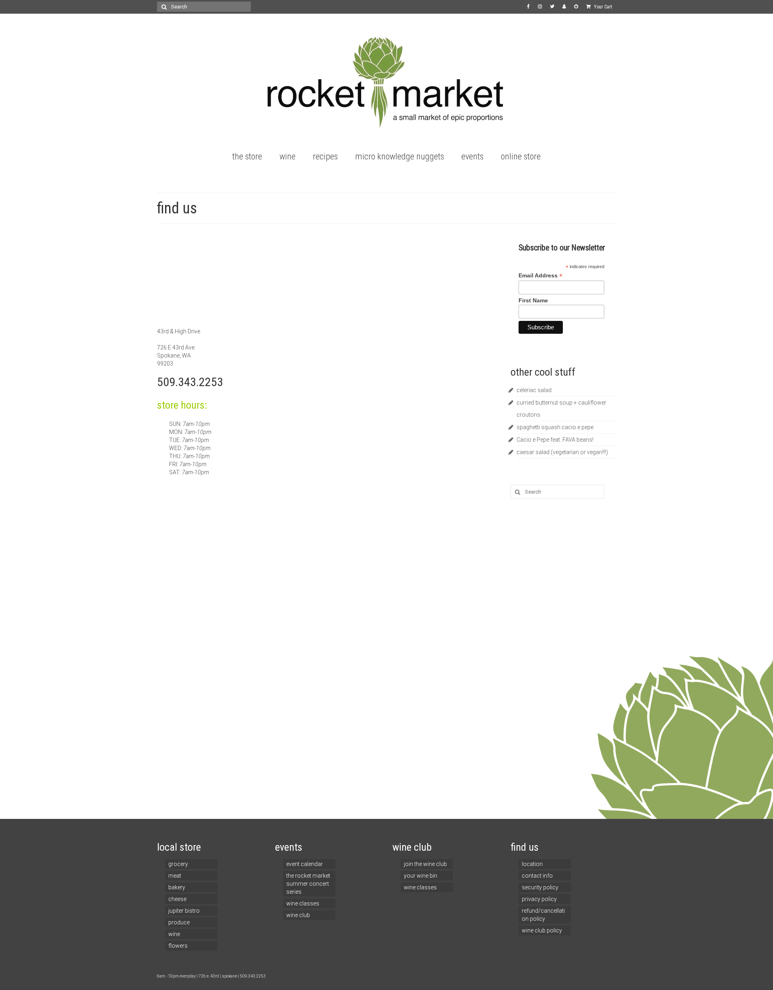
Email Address (540, 275)
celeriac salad (534, 390)
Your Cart (602, 7)
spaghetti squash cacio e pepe (555, 427)
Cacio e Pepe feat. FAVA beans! (555, 439)
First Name (533, 300)
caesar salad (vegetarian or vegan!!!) (562, 452)
